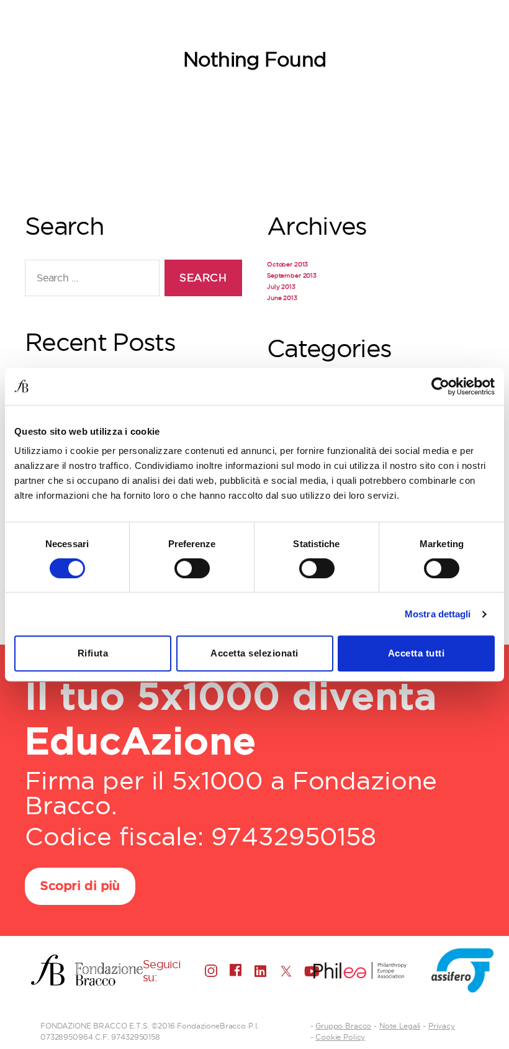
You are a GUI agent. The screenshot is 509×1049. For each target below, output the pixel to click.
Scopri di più (80, 886)
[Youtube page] (310, 971)
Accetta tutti (416, 653)
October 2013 (287, 264)
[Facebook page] (236, 970)
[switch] (192, 569)
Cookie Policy (340, 1037)
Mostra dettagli (438, 614)
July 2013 (281, 286)
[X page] (285, 971)
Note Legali (399, 1026)
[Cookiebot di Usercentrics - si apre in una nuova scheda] (440, 386)
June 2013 (282, 297)
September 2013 (292, 275)
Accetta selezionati (254, 653)
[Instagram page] (211, 971)
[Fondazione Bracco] (87, 970)
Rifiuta (93, 653)
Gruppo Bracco (343, 1026)
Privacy (441, 1026)
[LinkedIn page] (260, 971)
